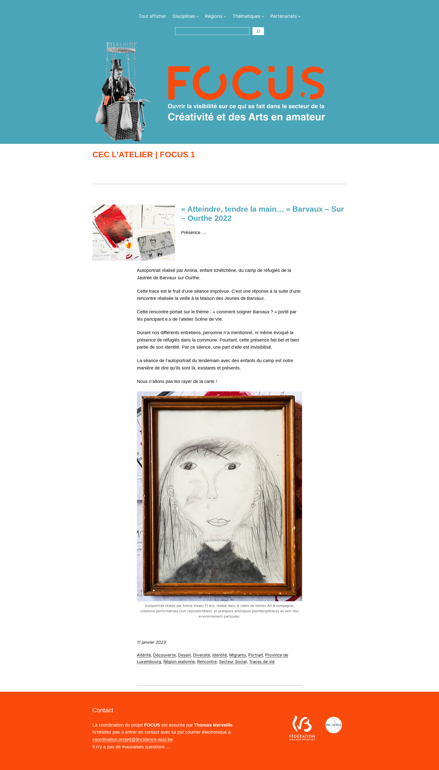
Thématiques (246, 16)
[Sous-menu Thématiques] (262, 16)
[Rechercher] (258, 31)
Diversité (201, 654)
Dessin (184, 654)
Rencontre (207, 661)
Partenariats (283, 16)
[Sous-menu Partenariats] (299, 16)
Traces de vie (262, 661)
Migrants (237, 654)
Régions (213, 16)
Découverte (164, 654)
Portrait (255, 654)
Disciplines (184, 16)
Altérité (144, 654)
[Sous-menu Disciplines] (197, 16)
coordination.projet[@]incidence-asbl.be (132, 739)
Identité (219, 654)
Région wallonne (179, 661)
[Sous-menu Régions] (225, 16)
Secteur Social (233, 661)
